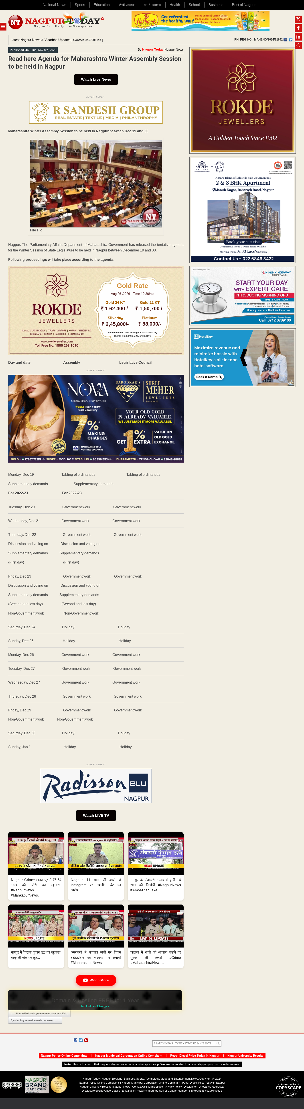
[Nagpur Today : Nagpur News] (56, 22)
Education (102, 5)
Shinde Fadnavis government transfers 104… (39, 1013)
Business (216, 5)
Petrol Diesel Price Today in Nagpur (194, 1055)
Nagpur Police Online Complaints (64, 1055)
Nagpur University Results (245, 1055)
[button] (36, 866)
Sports (80, 5)
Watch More (99, 980)
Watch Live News (96, 79)
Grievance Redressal (211, 1086)
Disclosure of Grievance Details (101, 1090)
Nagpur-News (121, 1086)
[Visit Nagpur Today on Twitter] (290, 39)
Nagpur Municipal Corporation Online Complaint (128, 1055)
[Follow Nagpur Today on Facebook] (75, 1040)
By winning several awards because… (35, 1020)
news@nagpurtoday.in (150, 1090)
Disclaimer (190, 1086)
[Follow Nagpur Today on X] (81, 1040)
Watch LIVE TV (96, 815)
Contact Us (139, 1086)
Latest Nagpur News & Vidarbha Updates (41, 40)
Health (175, 5)
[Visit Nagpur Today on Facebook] (285, 39)
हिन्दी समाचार (127, 5)
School (194, 5)
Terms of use (155, 1086)
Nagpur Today (153, 49)
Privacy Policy (173, 1086)
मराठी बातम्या (152, 5)
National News (54, 5)
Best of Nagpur (243, 5)
